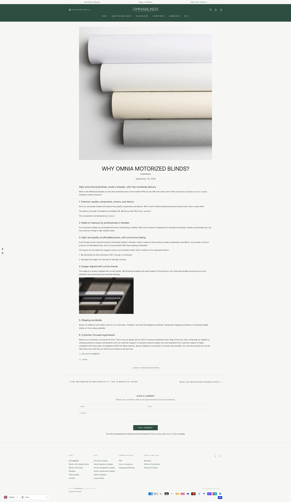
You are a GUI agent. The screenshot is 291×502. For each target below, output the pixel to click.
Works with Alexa (76, 468)
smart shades (201, 192)
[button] (210, 10)
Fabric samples (100, 475)
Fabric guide (74, 475)
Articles (72, 478)
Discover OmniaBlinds (91, 354)
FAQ (120, 461)
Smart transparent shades (104, 468)
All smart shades (101, 461)
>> (80, 354)
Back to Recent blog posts (146, 368)
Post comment (145, 428)
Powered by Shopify (75, 491)
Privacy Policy (156, 434)
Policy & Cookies (151, 468)
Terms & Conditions (152, 464)
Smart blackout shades (103, 464)
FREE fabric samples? (142, 211)
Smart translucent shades (104, 471)
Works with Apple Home (79, 464)
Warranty (147, 461)
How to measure (126, 464)
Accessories (99, 478)
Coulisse (111, 216)
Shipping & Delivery (127, 468)
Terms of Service (173, 434)
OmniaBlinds (74, 461)
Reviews (72, 471)
